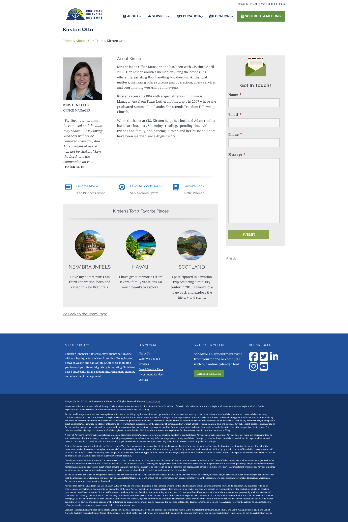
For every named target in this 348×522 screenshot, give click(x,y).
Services (144, 364)
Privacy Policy (153, 401)
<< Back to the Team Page (85, 314)
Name (234, 95)
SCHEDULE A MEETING (209, 373)
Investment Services (151, 374)
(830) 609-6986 (276, 4)
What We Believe (149, 359)
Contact (143, 379)
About (80, 41)
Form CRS (242, 4)
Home (67, 41)
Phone (235, 134)
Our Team (96, 41)
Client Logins (257, 4)
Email (234, 115)
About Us (144, 353)
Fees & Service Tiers (151, 369)
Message (236, 154)
